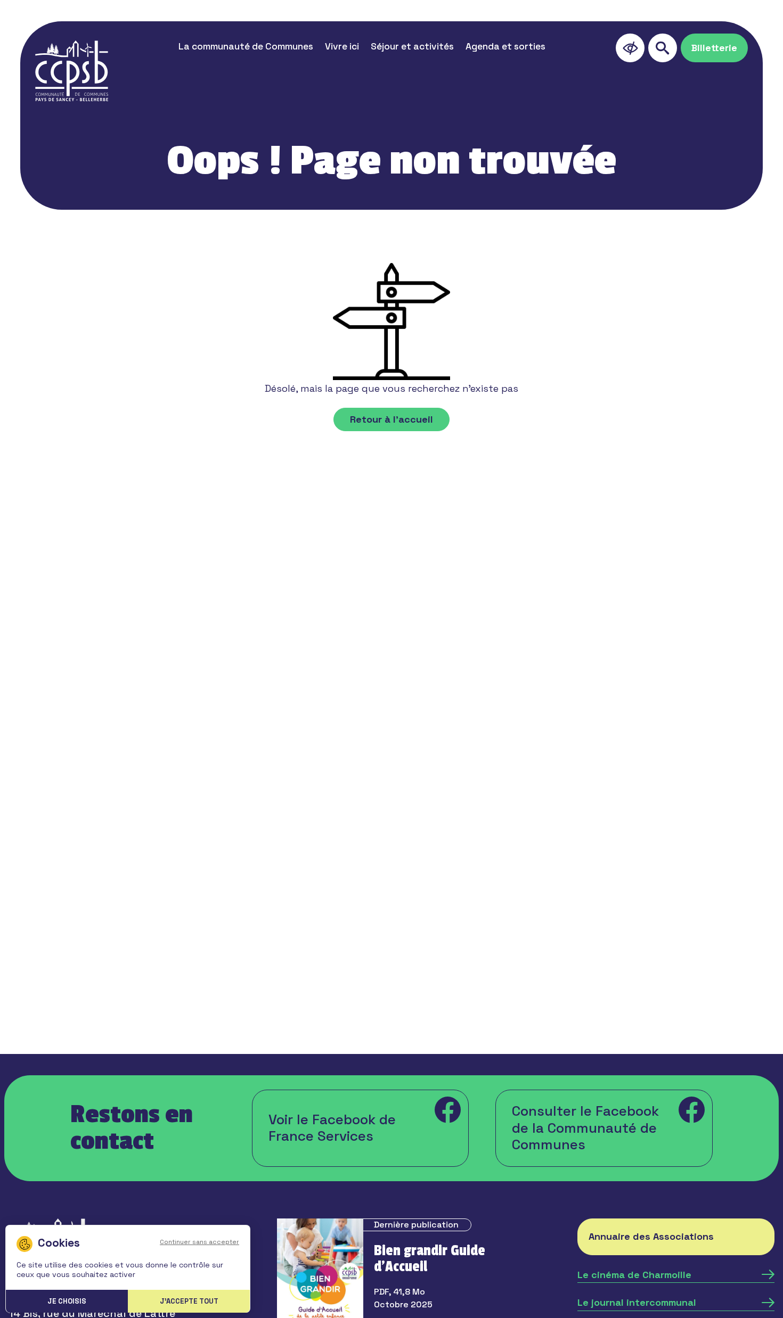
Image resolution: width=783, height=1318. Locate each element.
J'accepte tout (189, 1301)
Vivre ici (342, 46)
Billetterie (714, 48)
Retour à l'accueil (391, 419)
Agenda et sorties (505, 46)
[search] (662, 48)
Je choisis (66, 1301)
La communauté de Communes (245, 46)
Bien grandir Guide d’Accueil (429, 1259)
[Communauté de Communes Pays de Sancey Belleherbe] (71, 70)
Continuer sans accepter (199, 1242)
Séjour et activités (412, 46)
